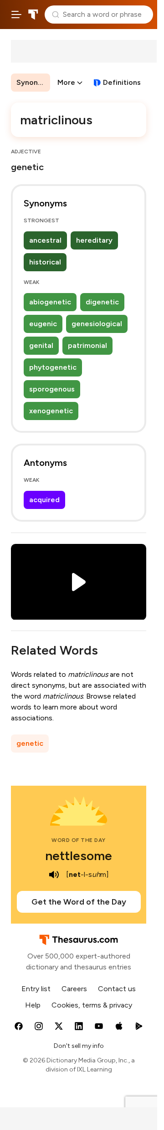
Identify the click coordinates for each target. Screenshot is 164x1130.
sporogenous (52, 389)
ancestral (45, 240)
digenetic (102, 302)
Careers (74, 988)
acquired (44, 499)
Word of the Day (78, 840)
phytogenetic (53, 367)
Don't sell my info (79, 1046)
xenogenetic (51, 410)
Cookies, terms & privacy (91, 1005)
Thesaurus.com (33, 14)
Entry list (36, 988)
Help (33, 1005)
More (66, 82)
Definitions (122, 82)
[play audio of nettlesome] (54, 874)
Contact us (117, 988)
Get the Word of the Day (78, 902)
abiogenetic (50, 302)
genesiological (97, 323)
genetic (29, 743)
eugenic (43, 323)
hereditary (94, 240)
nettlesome (78, 855)
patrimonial (87, 345)
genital (41, 345)
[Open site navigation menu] (16, 14)
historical (45, 262)
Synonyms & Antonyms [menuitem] (33, 82)
